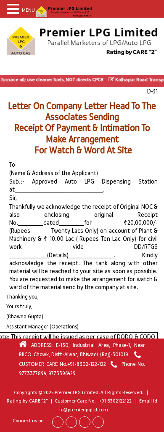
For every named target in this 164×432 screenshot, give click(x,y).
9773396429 (62, 373)
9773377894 (32, 373)
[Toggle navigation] (14, 66)
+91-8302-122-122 (86, 364)
